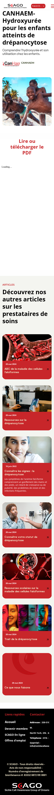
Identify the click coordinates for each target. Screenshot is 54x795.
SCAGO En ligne (15, 734)
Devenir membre (16, 728)
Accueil (10, 722)
